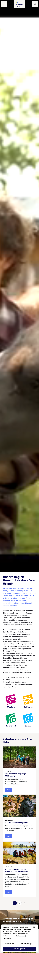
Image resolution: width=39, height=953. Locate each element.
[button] (35, 4)
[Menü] (4, 4)
